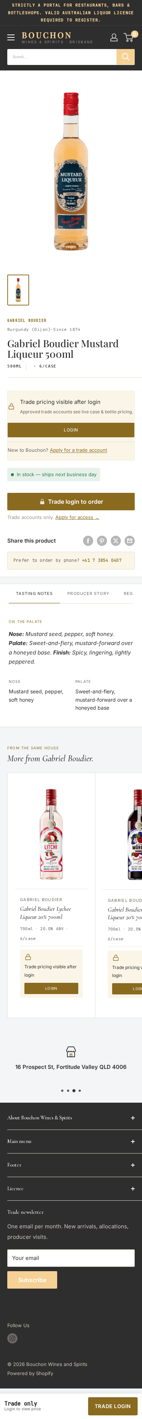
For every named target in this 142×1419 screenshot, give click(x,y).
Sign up (71, 737)
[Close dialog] (129, 674)
